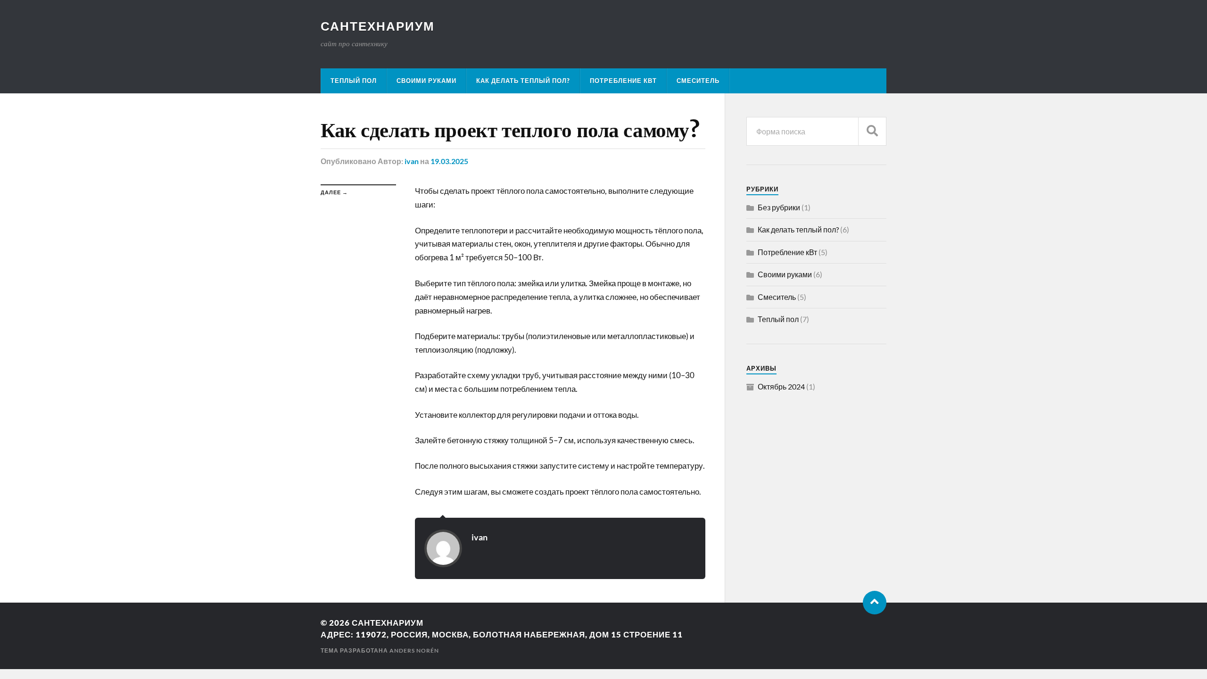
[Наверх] (874, 602)
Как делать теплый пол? (523, 80)
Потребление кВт (623, 80)
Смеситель (698, 80)
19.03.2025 (449, 161)
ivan (412, 161)
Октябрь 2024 (781, 386)
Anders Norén (414, 650)
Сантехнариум (378, 26)
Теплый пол (354, 80)
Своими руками (426, 80)
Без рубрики (779, 207)
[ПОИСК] (872, 131)
